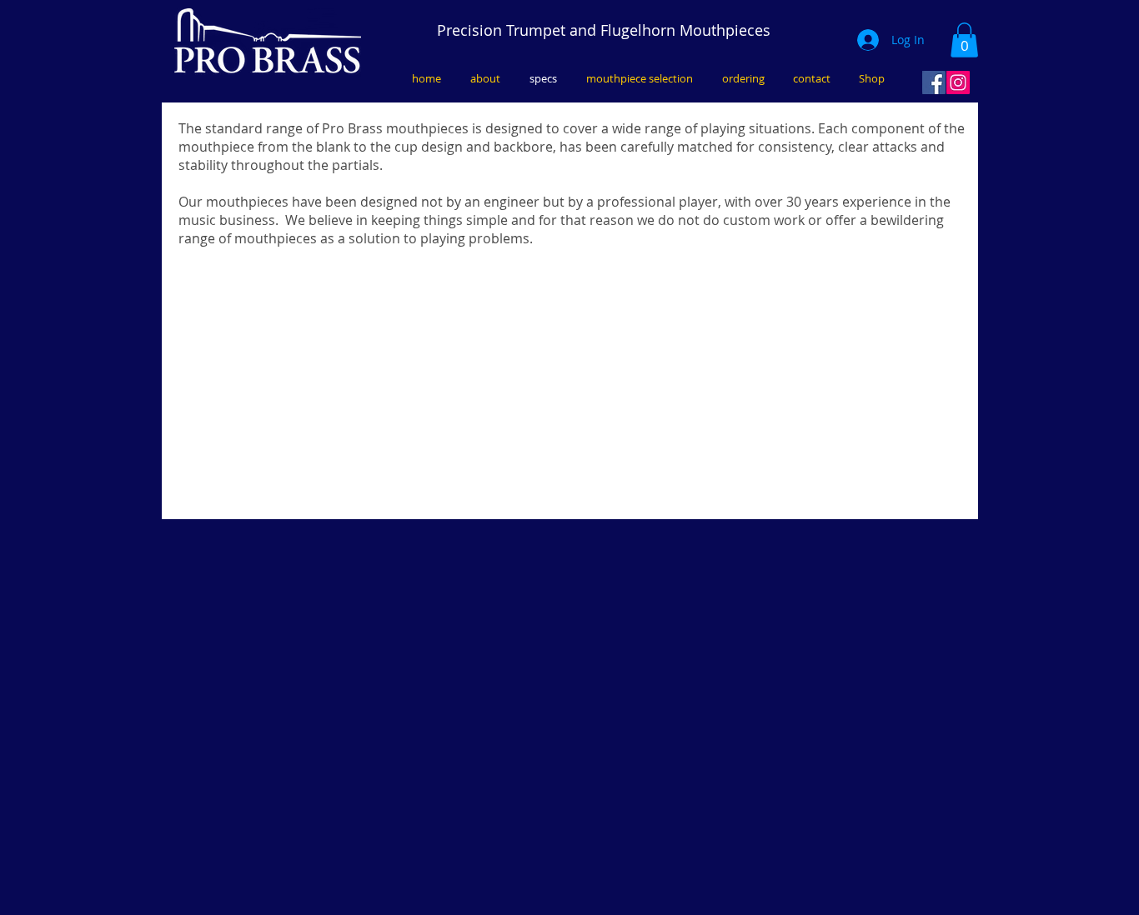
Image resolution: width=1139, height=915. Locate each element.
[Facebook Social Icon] (934, 82)
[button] (964, 40)
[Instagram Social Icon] (958, 82)
